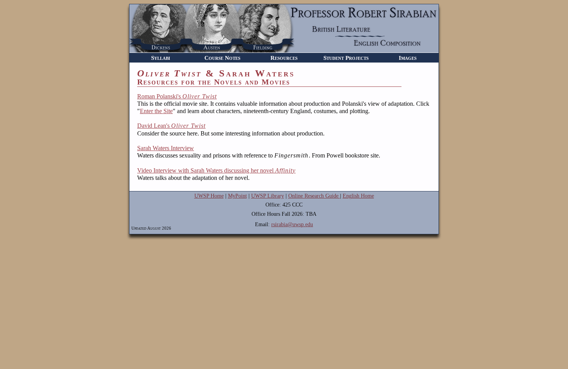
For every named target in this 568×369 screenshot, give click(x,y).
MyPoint (237, 196)
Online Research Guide (314, 196)
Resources (284, 57)
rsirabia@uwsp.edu (292, 224)
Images (408, 57)
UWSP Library (267, 196)
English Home (358, 196)
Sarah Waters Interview (165, 148)
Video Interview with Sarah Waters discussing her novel (216, 170)
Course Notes (222, 57)
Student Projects (346, 57)
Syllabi (160, 57)
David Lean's (171, 125)
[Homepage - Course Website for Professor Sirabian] (284, 50)
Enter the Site (156, 111)
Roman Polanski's (177, 96)
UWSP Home (209, 196)
